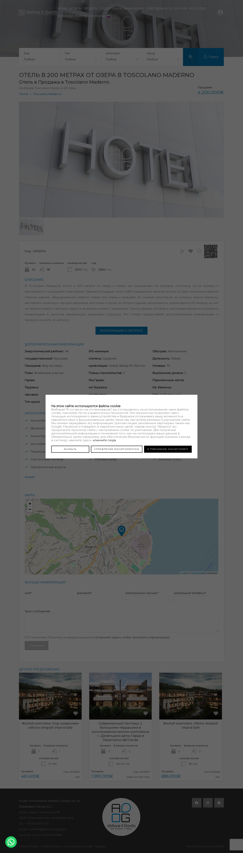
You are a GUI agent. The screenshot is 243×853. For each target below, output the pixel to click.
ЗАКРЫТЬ (70, 449)
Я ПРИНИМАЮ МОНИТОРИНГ (168, 449)
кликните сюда (104, 440)
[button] (11, 842)
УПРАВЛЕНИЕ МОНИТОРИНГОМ (116, 449)
